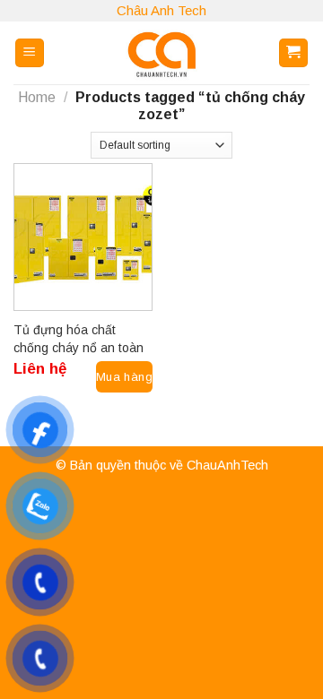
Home (37, 97)
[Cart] (294, 53)
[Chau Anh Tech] (161, 53)
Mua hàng (124, 377)
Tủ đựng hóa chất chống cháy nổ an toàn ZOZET (78, 340)
